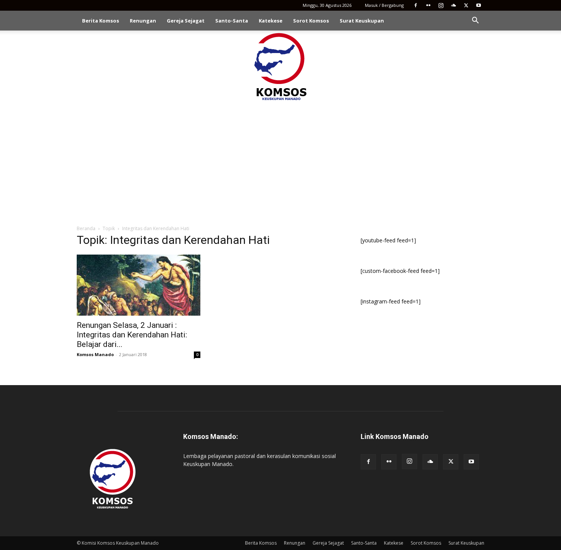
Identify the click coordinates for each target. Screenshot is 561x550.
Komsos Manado (95, 354)
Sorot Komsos (311, 20)
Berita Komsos (100, 20)
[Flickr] (428, 5)
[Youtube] (478, 5)
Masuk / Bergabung (384, 5)
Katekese (270, 20)
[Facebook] (415, 5)
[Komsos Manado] (280, 66)
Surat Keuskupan (362, 20)
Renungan (143, 20)
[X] (466, 5)
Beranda (86, 228)
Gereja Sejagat (186, 20)
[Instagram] (441, 5)
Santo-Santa (231, 20)
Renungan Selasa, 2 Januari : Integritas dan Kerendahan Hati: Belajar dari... (132, 335)
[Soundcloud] (453, 5)
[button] (475, 21)
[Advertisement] (280, 159)
